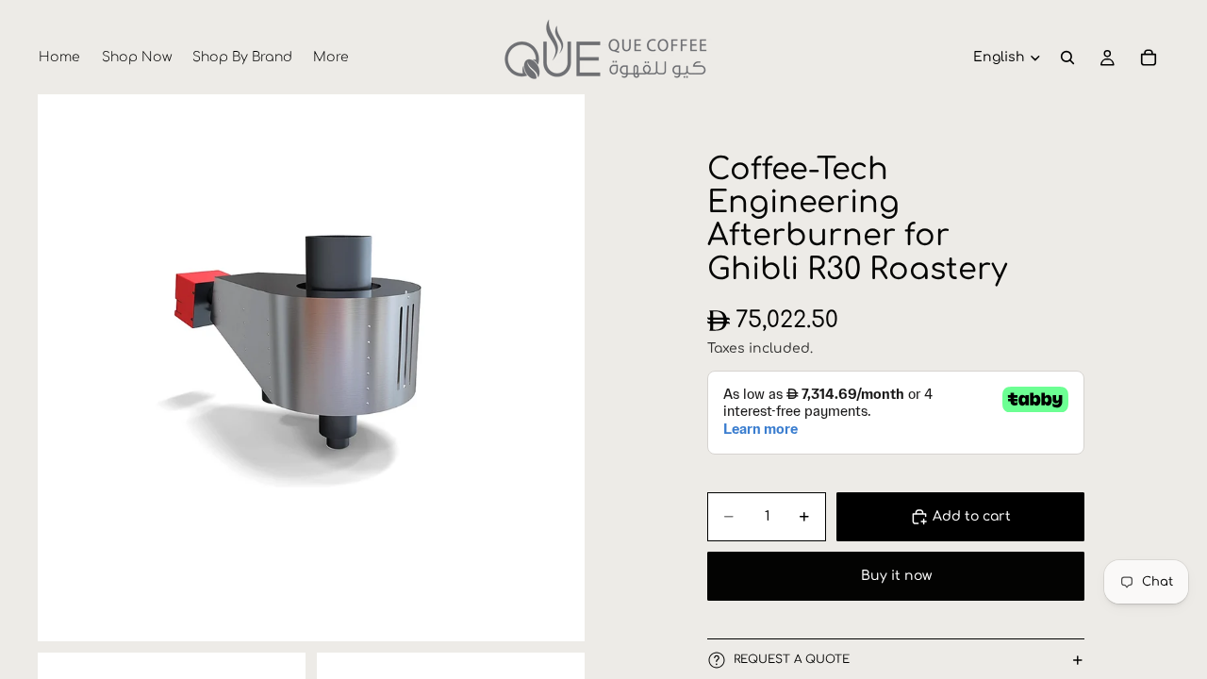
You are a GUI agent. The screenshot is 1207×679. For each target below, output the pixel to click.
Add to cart (972, 516)
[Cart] (1148, 57)
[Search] (1067, 57)
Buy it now (896, 576)
